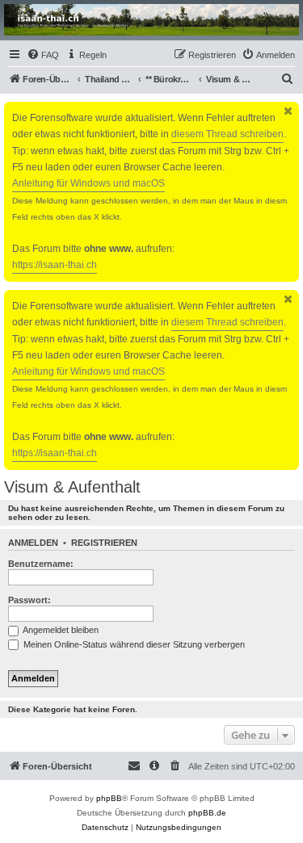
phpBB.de (207, 812)
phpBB (109, 798)
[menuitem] (43, 55)
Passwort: (29, 600)
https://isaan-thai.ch (54, 265)
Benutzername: (41, 563)
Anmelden (33, 542)
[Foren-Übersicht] (151, 20)
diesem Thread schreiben (227, 134)
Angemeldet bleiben (60, 630)
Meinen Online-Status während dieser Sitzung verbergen (133, 644)
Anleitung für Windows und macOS (88, 183)
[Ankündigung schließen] (288, 111)
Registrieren (104, 542)
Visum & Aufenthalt (72, 487)
